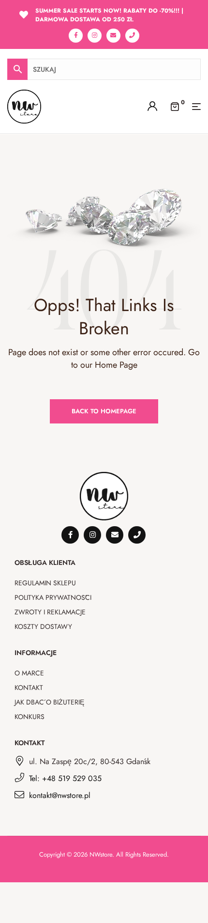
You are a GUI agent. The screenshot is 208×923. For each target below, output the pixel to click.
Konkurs (30, 716)
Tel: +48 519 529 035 (65, 778)
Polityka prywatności (53, 597)
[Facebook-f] (76, 36)
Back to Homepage (104, 411)
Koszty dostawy (43, 626)
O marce (29, 673)
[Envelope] (113, 36)
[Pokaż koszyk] (174, 105)
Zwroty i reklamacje (50, 612)
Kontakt (29, 687)
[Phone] (132, 36)
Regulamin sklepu (45, 583)
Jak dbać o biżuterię (49, 702)
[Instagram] (95, 36)
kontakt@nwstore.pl (59, 795)
